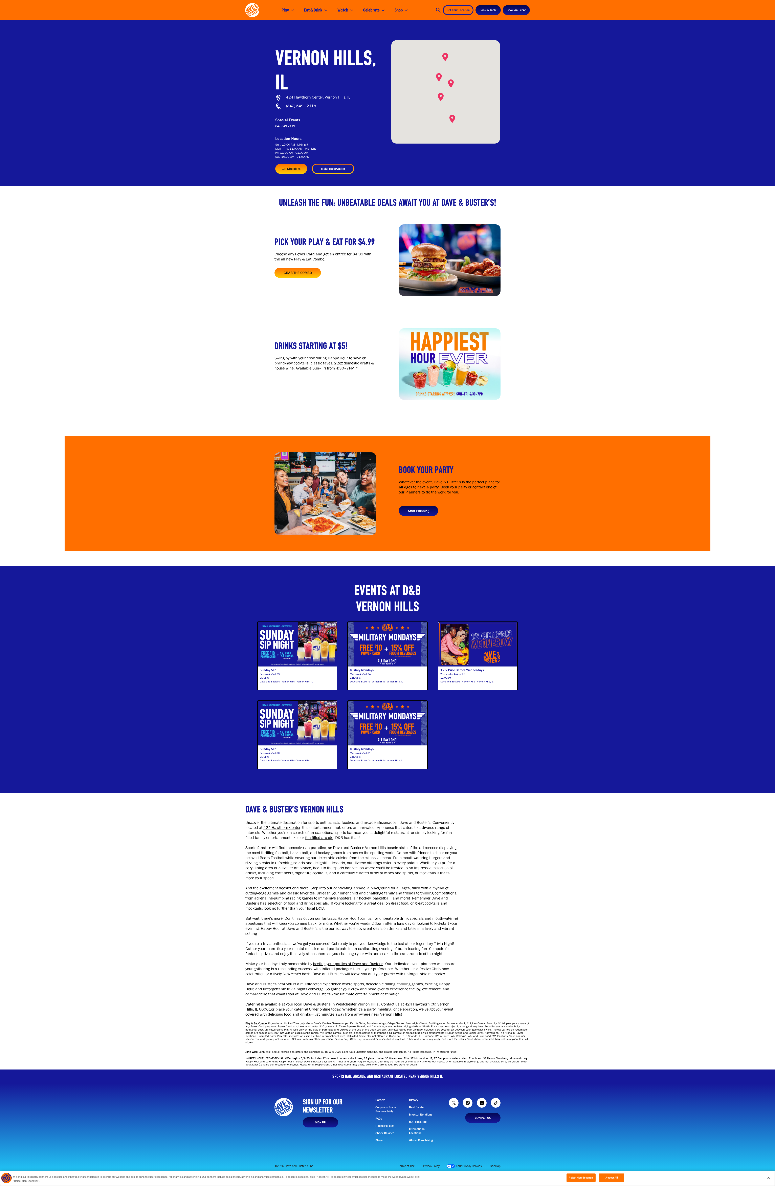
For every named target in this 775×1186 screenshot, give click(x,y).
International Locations (417, 1131)
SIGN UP (320, 1122)
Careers (380, 1100)
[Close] (768, 1177)
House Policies (384, 1126)
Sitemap (495, 1166)
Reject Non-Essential (581, 1178)
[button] (445, 57)
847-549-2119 (285, 126)
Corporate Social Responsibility (386, 1109)
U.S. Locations (418, 1122)
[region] (387, 1178)
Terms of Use (406, 1166)
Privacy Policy (431, 1166)
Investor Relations (420, 1115)
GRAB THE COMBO (298, 272)
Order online (319, 1009)
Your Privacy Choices (469, 1166)
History (413, 1100)
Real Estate (416, 1107)
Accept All (611, 1178)
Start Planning (418, 510)
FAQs (378, 1119)
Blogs (378, 1140)
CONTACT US (483, 1118)
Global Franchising (421, 1140)
